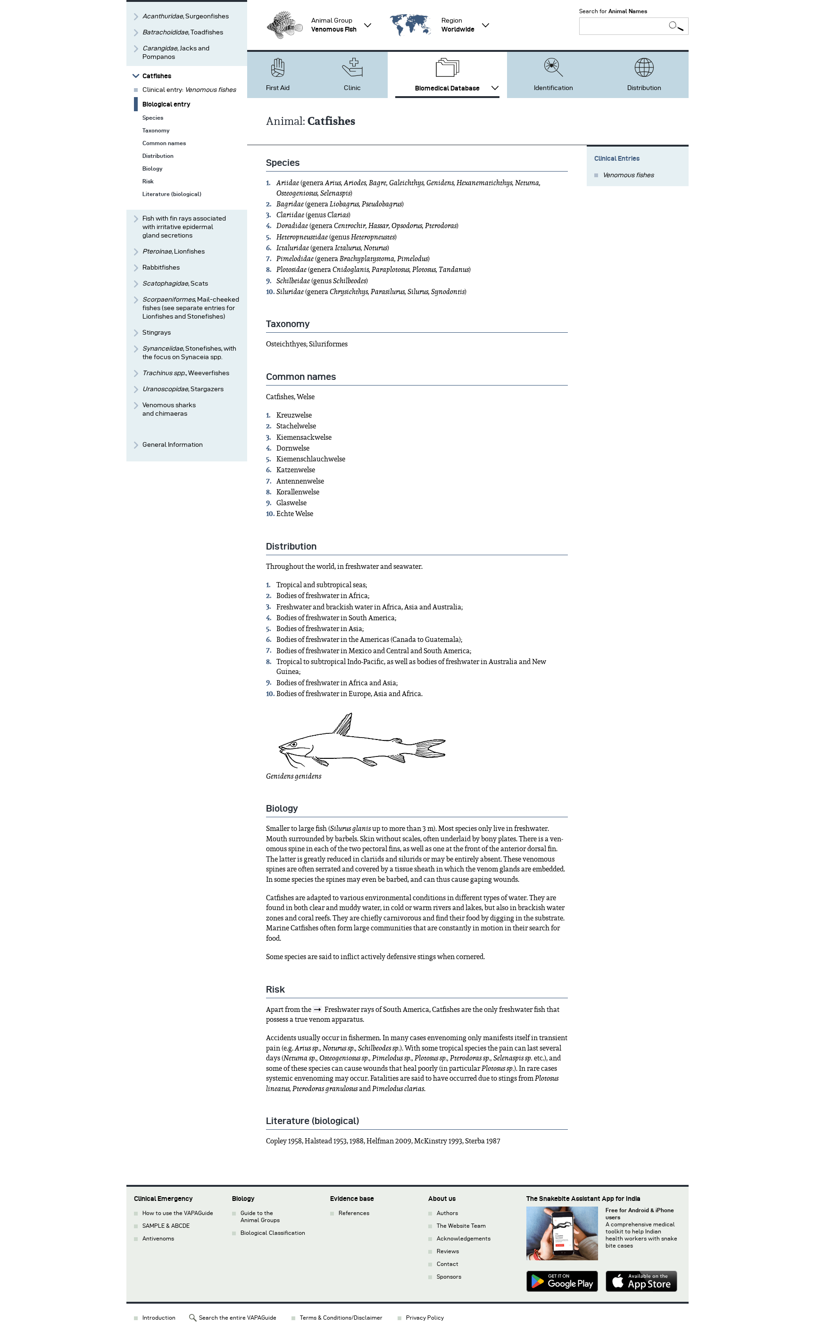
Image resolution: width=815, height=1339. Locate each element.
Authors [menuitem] (447, 1213)
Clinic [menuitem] (352, 87)
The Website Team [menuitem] (461, 1226)
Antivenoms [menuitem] (158, 1238)
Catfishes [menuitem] (156, 76)
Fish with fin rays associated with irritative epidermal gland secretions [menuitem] (184, 227)
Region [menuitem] (457, 25)
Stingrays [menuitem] (156, 332)
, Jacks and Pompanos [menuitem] (175, 52)
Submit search (676, 26)
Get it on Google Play (562, 1282)
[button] (285, 25)
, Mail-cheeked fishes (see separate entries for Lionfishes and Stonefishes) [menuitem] (190, 308)
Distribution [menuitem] (644, 87)
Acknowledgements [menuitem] (464, 1238)
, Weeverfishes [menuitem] (185, 373)
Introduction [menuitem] (158, 1317)
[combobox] (634, 26)
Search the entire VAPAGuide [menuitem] (237, 1317)
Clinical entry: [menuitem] (189, 89)
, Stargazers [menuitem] (183, 389)
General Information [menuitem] (172, 444)
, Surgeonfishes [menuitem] (185, 16)
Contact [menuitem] (447, 1264)
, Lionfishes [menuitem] (173, 251)
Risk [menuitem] (148, 181)
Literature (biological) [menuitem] (171, 194)
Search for (613, 11)
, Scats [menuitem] (175, 283)
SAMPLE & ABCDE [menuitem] (166, 1226)
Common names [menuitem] (164, 143)
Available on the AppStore (641, 1282)
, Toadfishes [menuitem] (182, 32)
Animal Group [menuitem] (334, 25)
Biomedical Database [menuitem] (447, 88)
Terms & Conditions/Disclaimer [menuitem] (341, 1317)
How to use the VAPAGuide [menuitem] (177, 1213)
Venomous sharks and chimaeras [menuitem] (169, 409)
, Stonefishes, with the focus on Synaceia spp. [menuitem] (189, 353)
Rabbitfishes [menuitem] (161, 267)
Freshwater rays (349, 1009)
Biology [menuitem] (152, 168)
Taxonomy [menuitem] (155, 130)
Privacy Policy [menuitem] (425, 1317)
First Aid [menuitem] (278, 87)
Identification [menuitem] (553, 87)
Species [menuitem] (152, 118)
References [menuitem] (354, 1213)
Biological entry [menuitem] (166, 104)
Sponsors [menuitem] (449, 1276)
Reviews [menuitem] (448, 1251)
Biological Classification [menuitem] (273, 1233)
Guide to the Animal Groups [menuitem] (260, 1216)
